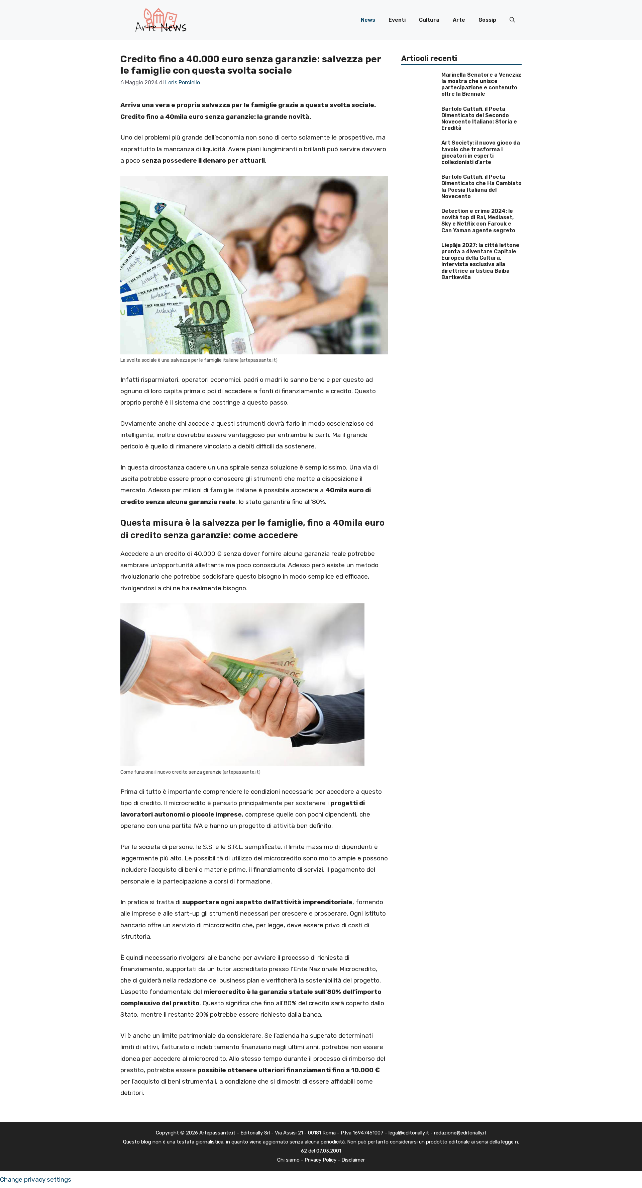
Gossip (487, 20)
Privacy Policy (320, 1160)
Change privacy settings (35, 1179)
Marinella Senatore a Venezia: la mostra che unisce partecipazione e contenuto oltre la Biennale (481, 84)
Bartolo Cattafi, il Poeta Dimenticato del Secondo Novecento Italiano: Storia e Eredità (479, 119)
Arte (459, 20)
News (368, 20)
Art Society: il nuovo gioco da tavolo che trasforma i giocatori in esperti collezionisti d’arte (480, 152)
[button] (512, 20)
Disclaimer (353, 1160)
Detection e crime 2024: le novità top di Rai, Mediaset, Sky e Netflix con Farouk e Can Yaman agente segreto (478, 221)
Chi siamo (288, 1160)
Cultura (429, 20)
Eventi (397, 20)
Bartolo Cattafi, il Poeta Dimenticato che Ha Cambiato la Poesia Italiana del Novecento (481, 186)
